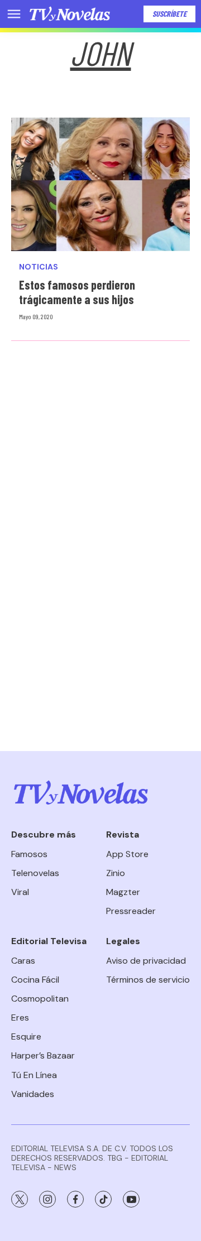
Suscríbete (169, 13)
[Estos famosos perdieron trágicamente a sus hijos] (100, 184)
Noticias (38, 267)
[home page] (70, 14)
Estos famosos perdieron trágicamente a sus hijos (77, 292)
